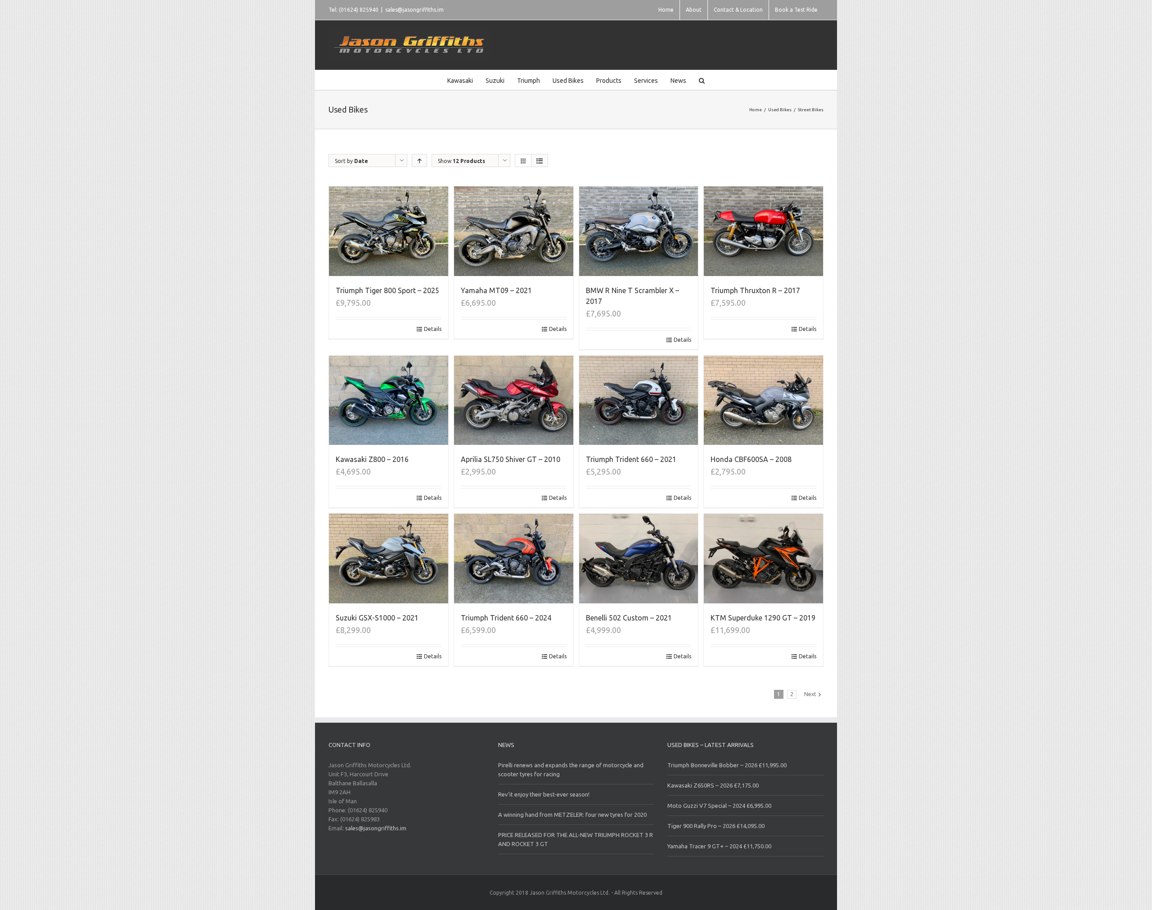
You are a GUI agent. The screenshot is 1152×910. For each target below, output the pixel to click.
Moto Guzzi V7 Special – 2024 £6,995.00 (719, 805)
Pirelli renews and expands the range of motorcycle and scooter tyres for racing (571, 769)
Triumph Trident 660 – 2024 (506, 618)
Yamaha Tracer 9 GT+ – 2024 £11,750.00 (719, 846)
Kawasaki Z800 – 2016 (372, 459)
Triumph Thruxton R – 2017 (755, 290)
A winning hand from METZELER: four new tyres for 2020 (572, 814)
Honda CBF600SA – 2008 (751, 459)
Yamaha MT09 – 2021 (496, 290)
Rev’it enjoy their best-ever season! (544, 794)
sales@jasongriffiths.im (414, 10)
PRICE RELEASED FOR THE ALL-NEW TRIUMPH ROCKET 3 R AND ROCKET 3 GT (575, 839)
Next (810, 694)
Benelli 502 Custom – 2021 (629, 618)
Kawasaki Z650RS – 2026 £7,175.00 (713, 785)
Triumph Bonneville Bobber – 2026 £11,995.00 (727, 765)
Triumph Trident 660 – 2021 (631, 459)
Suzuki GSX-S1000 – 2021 (377, 618)
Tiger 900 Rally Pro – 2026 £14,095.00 (716, 826)
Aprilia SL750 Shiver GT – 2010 (510, 459)
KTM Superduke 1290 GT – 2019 (763, 618)
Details (432, 329)
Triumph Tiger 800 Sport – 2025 (387, 290)
